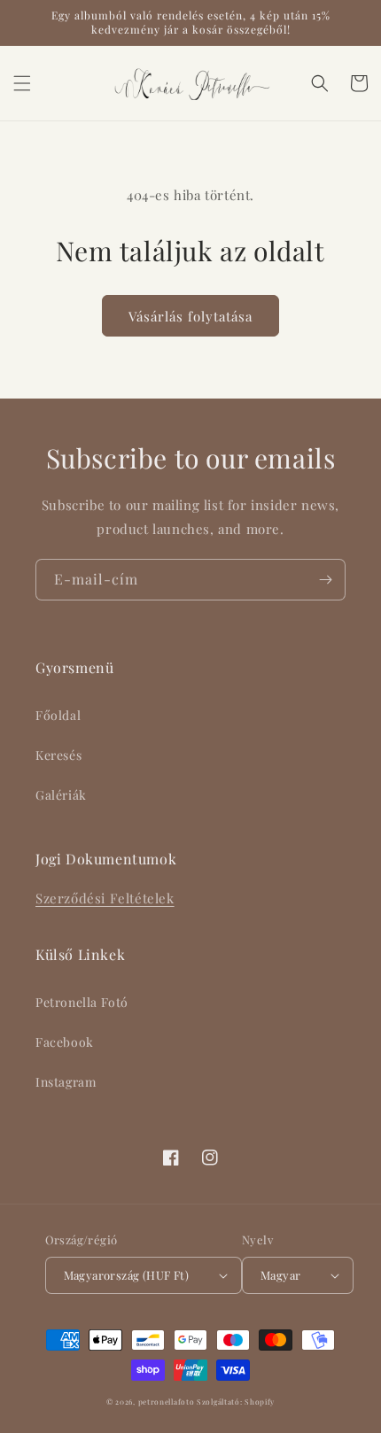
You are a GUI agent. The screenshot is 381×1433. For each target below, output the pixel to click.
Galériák (61, 794)
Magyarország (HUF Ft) (126, 1274)
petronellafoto (166, 1401)
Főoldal (58, 715)
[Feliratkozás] (325, 579)
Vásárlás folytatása (190, 316)
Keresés (58, 755)
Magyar (280, 1274)
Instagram (65, 1081)
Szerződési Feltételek (105, 898)
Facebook (64, 1042)
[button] (22, 83)
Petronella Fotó (81, 1002)
